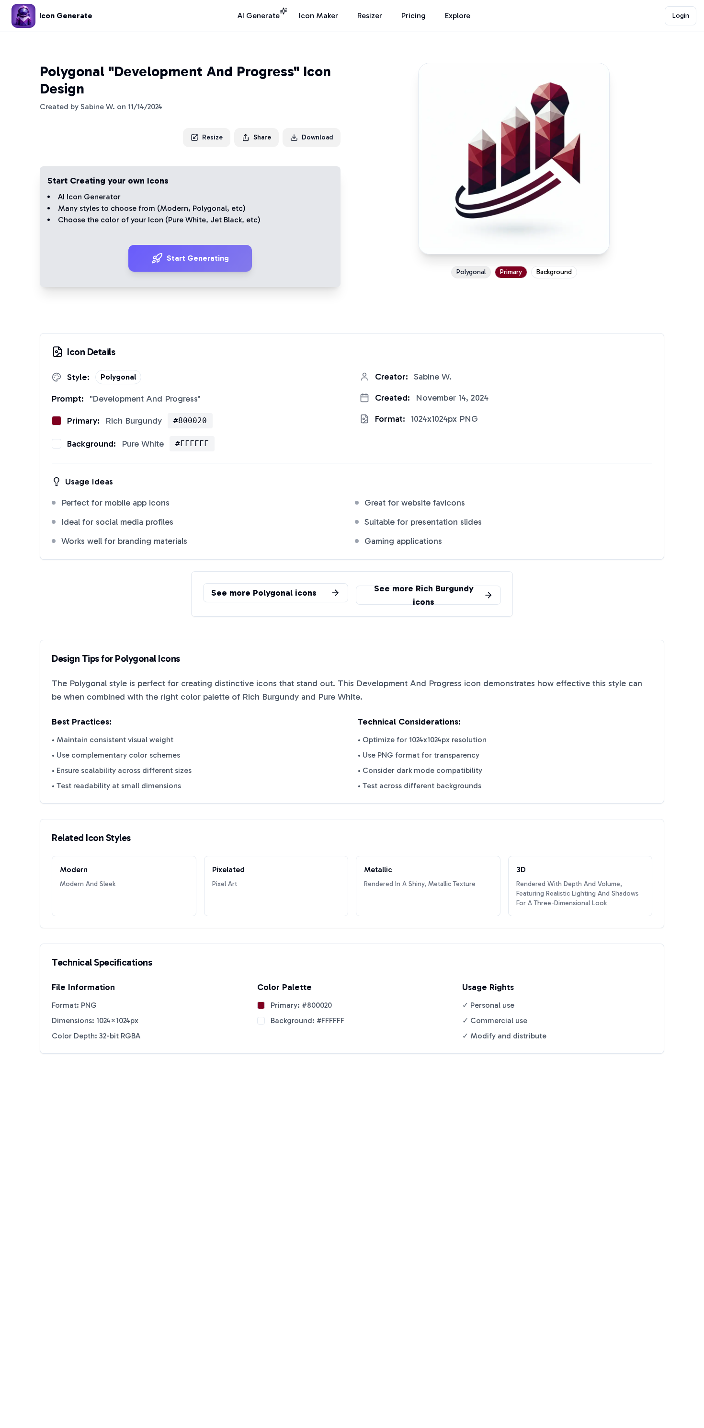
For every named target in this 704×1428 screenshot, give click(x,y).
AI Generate (259, 15)
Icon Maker (318, 15)
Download (317, 137)
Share (262, 137)
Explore (457, 15)
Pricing (413, 15)
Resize (212, 137)
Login (680, 16)
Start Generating (198, 258)
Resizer (369, 15)
